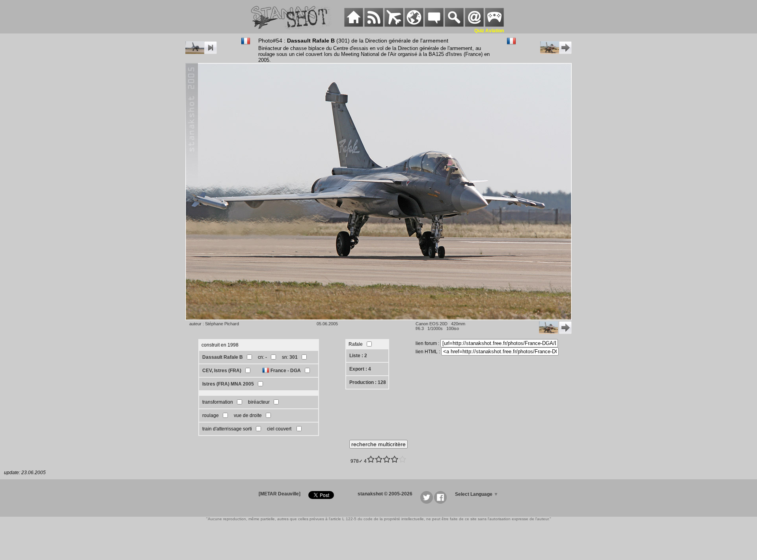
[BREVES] (373, 25)
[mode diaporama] (201, 52)
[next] (556, 52)
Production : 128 (367, 382)
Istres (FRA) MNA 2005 (228, 384)
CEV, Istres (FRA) (221, 370)
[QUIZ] (494, 25)
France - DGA (285, 370)
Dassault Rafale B (222, 357)
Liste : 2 (358, 355)
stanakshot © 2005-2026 (385, 494)
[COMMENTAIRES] (434, 25)
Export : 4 (360, 369)
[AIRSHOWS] (414, 25)
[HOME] (353, 25)
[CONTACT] (474, 25)
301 (293, 357)
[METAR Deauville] (279, 494)
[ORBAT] (393, 25)
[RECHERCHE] (454, 25)
